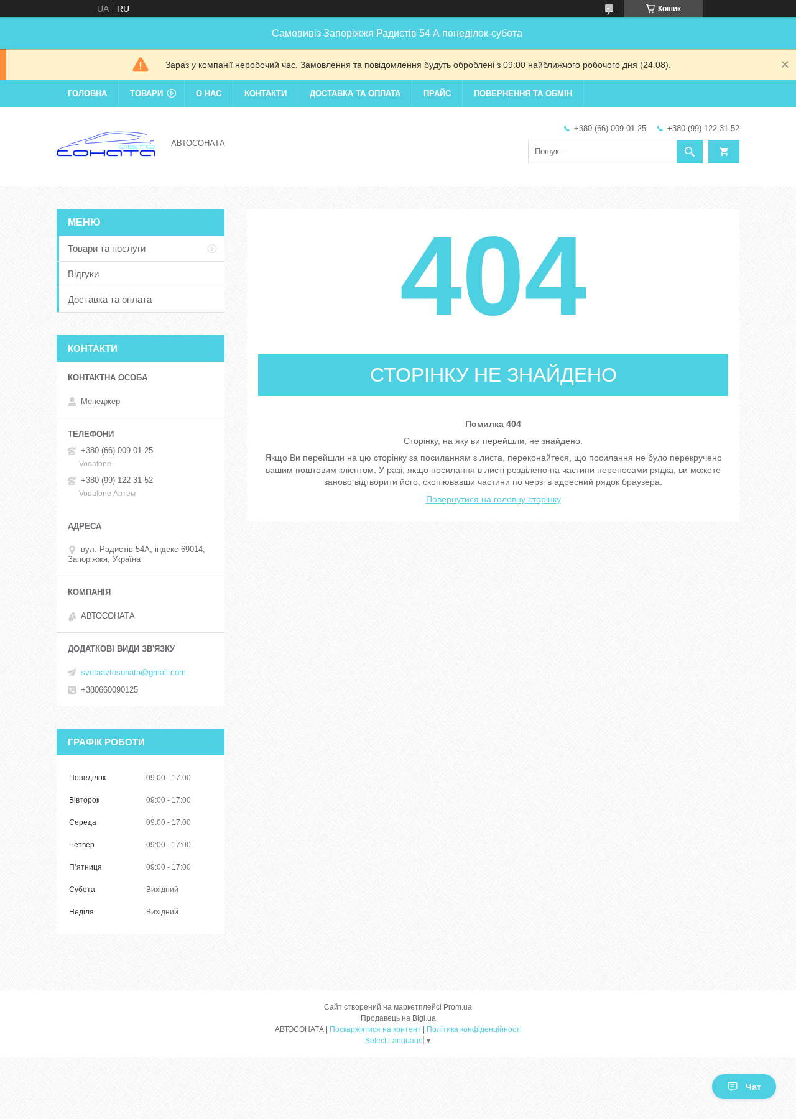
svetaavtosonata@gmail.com (133, 672)
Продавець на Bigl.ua (398, 1018)
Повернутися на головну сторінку (493, 499)
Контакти (265, 93)
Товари (146, 93)
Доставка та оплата (355, 93)
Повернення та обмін (523, 93)
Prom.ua (457, 1007)
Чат (753, 1087)
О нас (208, 93)
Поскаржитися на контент (375, 1029)
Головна (87, 93)
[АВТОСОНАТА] (106, 142)
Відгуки (83, 274)
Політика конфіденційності (474, 1029)
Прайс (437, 93)
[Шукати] (690, 151)
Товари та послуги (107, 248)
